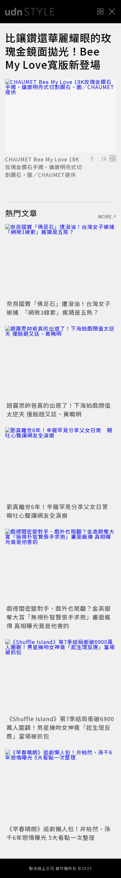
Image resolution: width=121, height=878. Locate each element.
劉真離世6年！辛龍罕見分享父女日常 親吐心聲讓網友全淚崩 (60, 510)
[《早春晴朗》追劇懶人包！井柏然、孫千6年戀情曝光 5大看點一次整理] (60, 786)
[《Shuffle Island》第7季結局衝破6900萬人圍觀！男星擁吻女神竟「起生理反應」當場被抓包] (60, 676)
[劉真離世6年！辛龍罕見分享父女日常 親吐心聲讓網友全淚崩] (60, 464)
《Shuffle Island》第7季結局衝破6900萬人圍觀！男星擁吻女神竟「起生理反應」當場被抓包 (60, 727)
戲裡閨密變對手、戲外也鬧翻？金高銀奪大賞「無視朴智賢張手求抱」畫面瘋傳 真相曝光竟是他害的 (58, 617)
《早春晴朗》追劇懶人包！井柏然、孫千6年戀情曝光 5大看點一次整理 (58, 833)
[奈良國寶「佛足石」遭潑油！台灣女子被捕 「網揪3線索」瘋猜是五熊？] (60, 261)
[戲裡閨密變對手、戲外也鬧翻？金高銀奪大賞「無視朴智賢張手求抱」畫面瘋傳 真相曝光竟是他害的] (60, 566)
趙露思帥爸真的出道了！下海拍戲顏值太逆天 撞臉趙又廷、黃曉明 (58, 409)
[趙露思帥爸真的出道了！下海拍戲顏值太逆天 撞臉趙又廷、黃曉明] (60, 363)
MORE (105, 216)
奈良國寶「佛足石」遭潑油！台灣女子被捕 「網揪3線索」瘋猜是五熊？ (58, 307)
